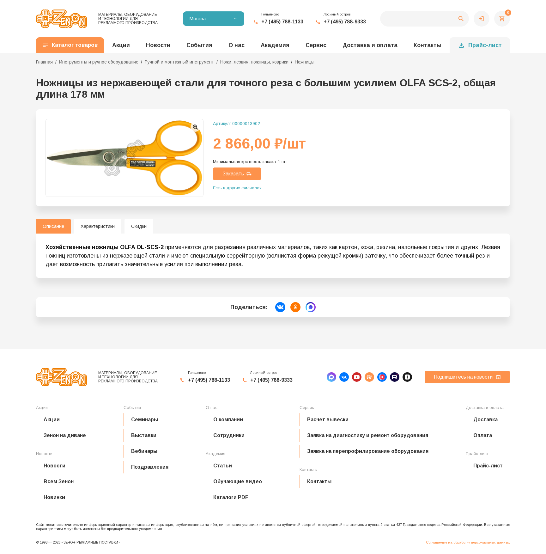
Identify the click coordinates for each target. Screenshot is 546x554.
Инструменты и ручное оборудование (98, 61)
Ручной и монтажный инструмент (179, 61)
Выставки (143, 435)
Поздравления (149, 467)
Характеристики (98, 226)
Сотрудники (229, 435)
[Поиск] (424, 19)
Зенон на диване (65, 435)
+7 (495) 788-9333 (345, 21)
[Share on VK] (280, 307)
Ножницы (304, 61)
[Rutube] (394, 377)
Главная (44, 61)
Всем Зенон (59, 481)
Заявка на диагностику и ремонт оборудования (367, 435)
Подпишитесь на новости (463, 377)
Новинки (54, 497)
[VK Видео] (382, 377)
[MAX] (331, 377)
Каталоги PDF (230, 497)
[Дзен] (407, 377)
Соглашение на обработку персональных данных (468, 542)
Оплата (482, 435)
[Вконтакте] (344, 377)
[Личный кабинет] (481, 19)
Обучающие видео (237, 481)
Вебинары (144, 451)
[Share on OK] (295, 307)
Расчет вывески (328, 419)
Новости (54, 465)
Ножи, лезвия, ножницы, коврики (254, 61)
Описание (53, 226)
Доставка (485, 419)
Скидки (139, 226)
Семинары (144, 419)
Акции (52, 419)
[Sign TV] (369, 377)
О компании (228, 419)
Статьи (222, 465)
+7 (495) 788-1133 (282, 21)
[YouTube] (356, 377)
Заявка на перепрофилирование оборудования (367, 451)
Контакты (427, 45)
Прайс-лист (485, 45)
